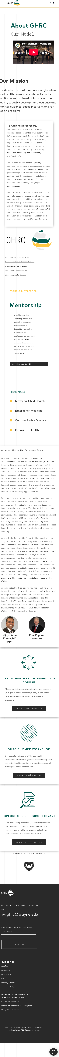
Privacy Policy (8, 983)
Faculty (4, 966)
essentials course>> (29, 708)
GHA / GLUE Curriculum (11, 1010)
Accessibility (7, 987)
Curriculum (6, 974)
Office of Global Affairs (12, 1001)
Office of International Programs (16, 1006)
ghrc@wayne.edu (22, 914)
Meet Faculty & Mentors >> (17, 257)
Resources (5, 970)
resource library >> (29, 842)
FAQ (2, 978)
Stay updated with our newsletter (16, 927)
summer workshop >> (28, 775)
